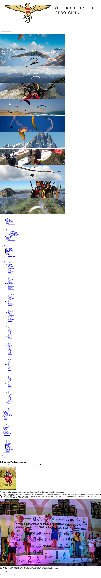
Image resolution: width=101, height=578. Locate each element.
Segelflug (7, 223)
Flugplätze (10, 331)
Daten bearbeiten (9, 424)
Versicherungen (6, 426)
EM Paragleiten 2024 (5, 457)
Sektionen (6, 263)
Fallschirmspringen (9, 221)
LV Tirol (7, 438)
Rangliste (10, 282)
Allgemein (6, 217)
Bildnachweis (6, 432)
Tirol (7, 242)
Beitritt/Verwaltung (7, 422)
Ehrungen (5, 428)
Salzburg (7, 238)
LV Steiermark (8, 439)
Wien (7, 244)
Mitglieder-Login (7, 423)
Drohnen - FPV (9, 255)
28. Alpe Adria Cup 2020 (12, 232)
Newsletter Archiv (7, 435)
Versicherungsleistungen (12, 256)
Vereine (9, 272)
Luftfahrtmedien (7, 452)
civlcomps (8, 572)
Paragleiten (8, 251)
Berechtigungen (6, 425)
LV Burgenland (9, 443)
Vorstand (9, 329)
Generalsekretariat (7, 262)
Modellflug (8, 219)
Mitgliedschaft (6, 412)
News (3, 216)
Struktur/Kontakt (11, 268)
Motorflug (8, 254)
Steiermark (8, 239)
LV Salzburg (8, 440)
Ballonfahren (8, 220)
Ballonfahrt (8, 450)
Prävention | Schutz (7, 414)
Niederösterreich (9, 236)
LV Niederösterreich (9, 442)
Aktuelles (5, 417)
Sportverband (4, 259)
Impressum (6, 431)
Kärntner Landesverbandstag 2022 (14, 234)
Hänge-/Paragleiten (9, 222)
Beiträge (9, 277)
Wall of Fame (10, 308)
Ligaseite (15, 574)
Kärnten (7, 230)
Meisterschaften (11, 271)
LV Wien (7, 451)
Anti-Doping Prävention (8, 415)
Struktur (5, 418)
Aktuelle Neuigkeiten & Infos (13, 257)
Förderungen (6, 427)
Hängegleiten (8, 252)
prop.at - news (10, 266)
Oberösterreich (8, 237)
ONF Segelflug (11, 311)
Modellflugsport (9, 248)
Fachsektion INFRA (9, 322)
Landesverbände (7, 228)
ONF (7, 227)
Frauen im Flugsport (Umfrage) (13, 310)
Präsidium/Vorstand (7, 261)
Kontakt (9, 334)
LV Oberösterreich (9, 441)
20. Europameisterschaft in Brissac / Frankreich (16, 241)
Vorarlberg (8, 243)
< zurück (1, 459)
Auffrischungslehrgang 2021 (13, 233)
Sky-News (8, 436)
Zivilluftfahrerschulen (9, 226)
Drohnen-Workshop (11, 240)
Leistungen (10, 269)
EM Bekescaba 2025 (11, 224)
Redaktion (4, 434)
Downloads (10, 273)
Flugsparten (6, 218)
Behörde (3, 416)
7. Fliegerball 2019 (11, 231)
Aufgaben (6, 260)
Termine (5, 245)
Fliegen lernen (4, 246)
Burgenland (8, 229)
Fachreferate (10, 295)
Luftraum (5, 411)
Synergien (6, 413)
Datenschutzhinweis (7, 433)
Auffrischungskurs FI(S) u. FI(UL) (14, 235)
